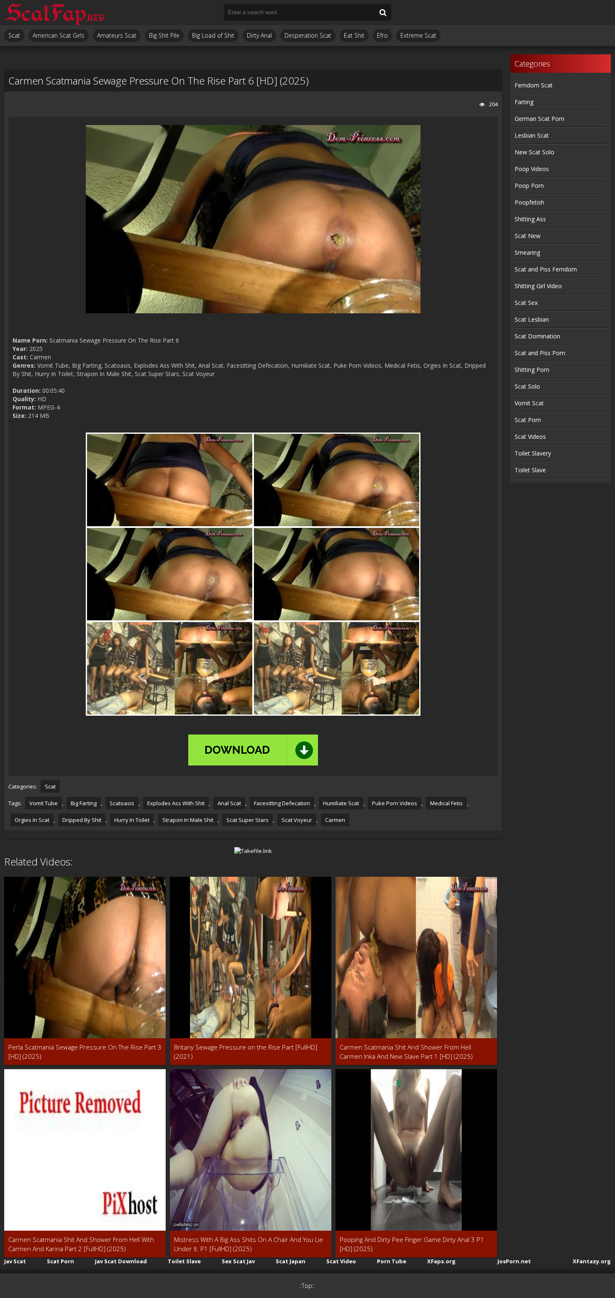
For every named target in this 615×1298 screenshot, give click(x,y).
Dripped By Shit (81, 820)
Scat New (528, 236)
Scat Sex (526, 303)
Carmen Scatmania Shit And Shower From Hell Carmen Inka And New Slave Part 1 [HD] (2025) (406, 1051)
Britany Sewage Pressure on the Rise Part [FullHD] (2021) (245, 1051)
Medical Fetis (446, 803)
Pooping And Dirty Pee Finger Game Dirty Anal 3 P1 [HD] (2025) (412, 1244)
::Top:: (307, 1286)
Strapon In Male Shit (187, 820)
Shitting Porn (532, 370)
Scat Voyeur (297, 820)
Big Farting (84, 803)
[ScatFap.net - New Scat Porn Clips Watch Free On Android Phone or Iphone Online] (54, 12)
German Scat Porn (539, 119)
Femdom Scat (534, 85)
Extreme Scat (418, 35)
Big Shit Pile (164, 35)
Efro (382, 35)
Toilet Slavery (533, 453)
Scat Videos (530, 436)
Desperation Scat (307, 35)
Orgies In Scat (32, 820)
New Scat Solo (534, 152)
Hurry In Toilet (131, 820)
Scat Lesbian (532, 319)
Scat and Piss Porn (540, 353)
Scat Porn (528, 420)
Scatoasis (122, 803)
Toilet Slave (530, 470)
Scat (14, 35)
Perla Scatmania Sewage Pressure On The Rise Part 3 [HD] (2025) (84, 1051)
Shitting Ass (530, 219)
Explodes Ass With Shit (176, 803)
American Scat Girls (59, 35)
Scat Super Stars (247, 820)
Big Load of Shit (213, 35)
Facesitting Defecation (282, 803)
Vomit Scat (529, 403)
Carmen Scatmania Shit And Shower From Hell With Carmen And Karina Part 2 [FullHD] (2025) (81, 1244)
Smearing (527, 252)
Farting (524, 102)
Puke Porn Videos (394, 803)
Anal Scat (229, 803)
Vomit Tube (43, 803)
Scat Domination (537, 336)
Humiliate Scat (341, 803)
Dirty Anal (259, 35)
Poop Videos (532, 169)
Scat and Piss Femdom (546, 269)
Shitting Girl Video (538, 286)
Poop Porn (529, 185)
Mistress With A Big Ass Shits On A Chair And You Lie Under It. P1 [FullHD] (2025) (248, 1244)
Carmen (335, 820)
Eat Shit (354, 35)
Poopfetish (529, 202)
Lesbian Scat (532, 135)
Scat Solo (527, 386)
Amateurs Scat (116, 35)
